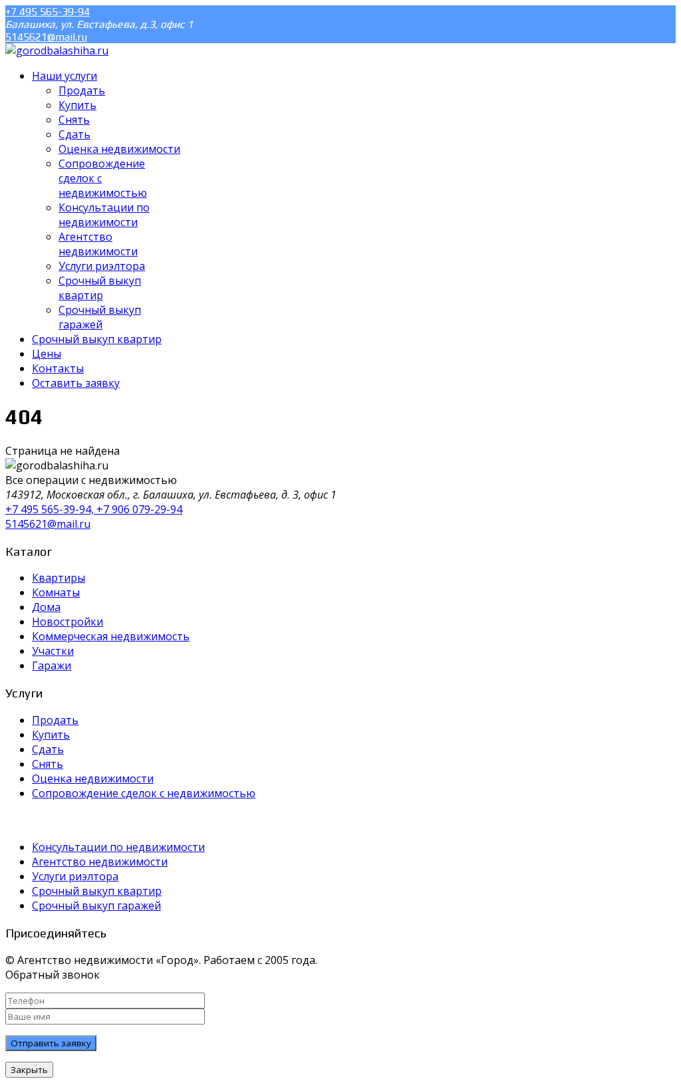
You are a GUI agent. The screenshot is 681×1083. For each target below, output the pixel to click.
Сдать (48, 749)
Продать (55, 720)
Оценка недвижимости (93, 778)
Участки (53, 651)
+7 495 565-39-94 (47, 11)
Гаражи (51, 665)
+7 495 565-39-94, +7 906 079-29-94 (93, 509)
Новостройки (67, 621)
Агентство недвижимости (100, 861)
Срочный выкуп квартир (97, 891)
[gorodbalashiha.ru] (56, 50)
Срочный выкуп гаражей (96, 905)
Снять (47, 764)
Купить (51, 734)
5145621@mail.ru (46, 37)
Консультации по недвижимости (118, 847)
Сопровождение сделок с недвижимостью (143, 793)
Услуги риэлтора (75, 876)
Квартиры (58, 577)
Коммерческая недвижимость (111, 636)
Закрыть (29, 1070)
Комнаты (56, 592)
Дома (46, 607)
